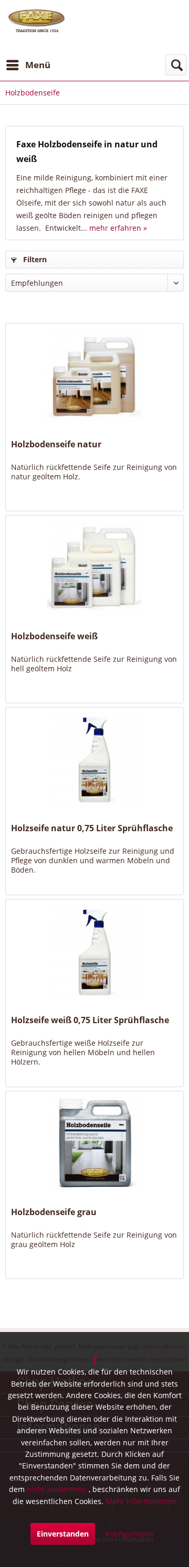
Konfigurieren (129, 1534)
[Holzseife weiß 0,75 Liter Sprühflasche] (94, 952)
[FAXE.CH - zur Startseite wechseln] (36, 21)
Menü (37, 65)
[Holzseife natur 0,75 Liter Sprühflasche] (94, 760)
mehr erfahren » (118, 228)
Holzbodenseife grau (54, 1212)
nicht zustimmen (56, 1489)
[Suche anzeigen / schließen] (175, 65)
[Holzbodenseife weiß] (94, 568)
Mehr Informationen (141, 1501)
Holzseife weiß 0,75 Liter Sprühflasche (90, 1020)
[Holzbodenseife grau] (94, 1144)
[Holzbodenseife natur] (94, 376)
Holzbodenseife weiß (54, 636)
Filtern (34, 259)
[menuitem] (28, 65)
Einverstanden (63, 1534)
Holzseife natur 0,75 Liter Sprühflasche (92, 828)
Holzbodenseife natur (56, 444)
